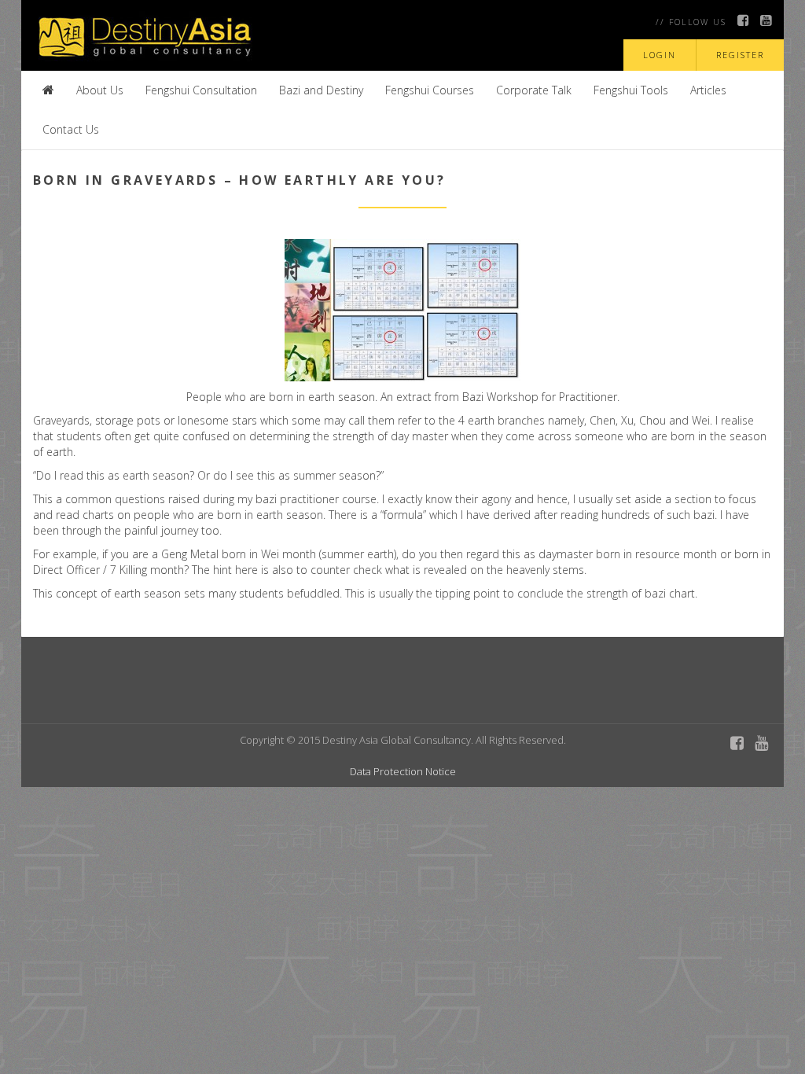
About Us (99, 90)
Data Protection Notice (403, 771)
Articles (708, 90)
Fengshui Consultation (201, 90)
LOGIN (659, 55)
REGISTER (740, 55)
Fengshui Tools (631, 90)
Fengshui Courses (429, 90)
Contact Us (70, 129)
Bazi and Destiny (321, 90)
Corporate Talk (534, 90)
